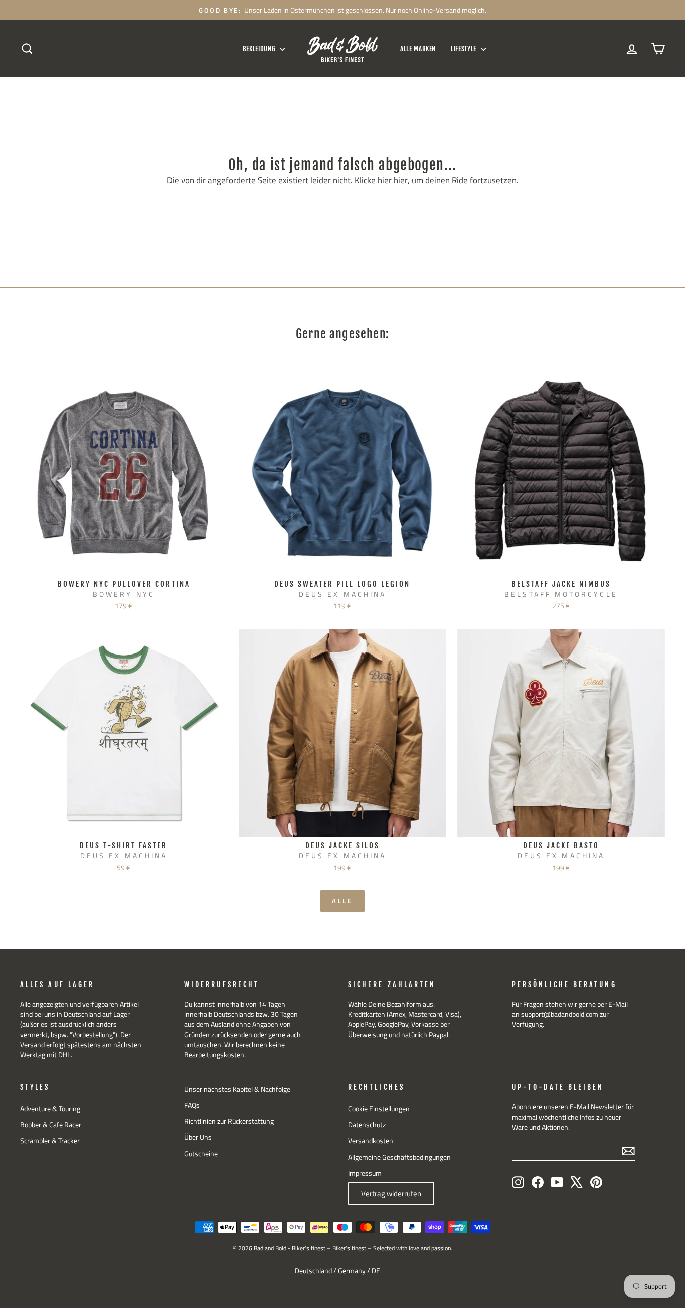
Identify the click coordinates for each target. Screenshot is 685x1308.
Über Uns (198, 1137)
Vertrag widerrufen (391, 1193)
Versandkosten (370, 1141)
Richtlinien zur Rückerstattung (229, 1121)
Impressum (365, 1173)
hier (401, 181)
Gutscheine (201, 1153)
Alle (343, 901)
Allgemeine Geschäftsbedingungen (399, 1157)
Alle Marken (418, 49)
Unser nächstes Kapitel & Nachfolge (237, 1089)
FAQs (192, 1105)
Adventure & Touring (50, 1108)
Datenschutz (367, 1124)
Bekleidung (260, 49)
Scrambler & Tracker (50, 1141)
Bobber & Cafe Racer (50, 1124)
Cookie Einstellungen (379, 1108)
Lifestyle (464, 49)
